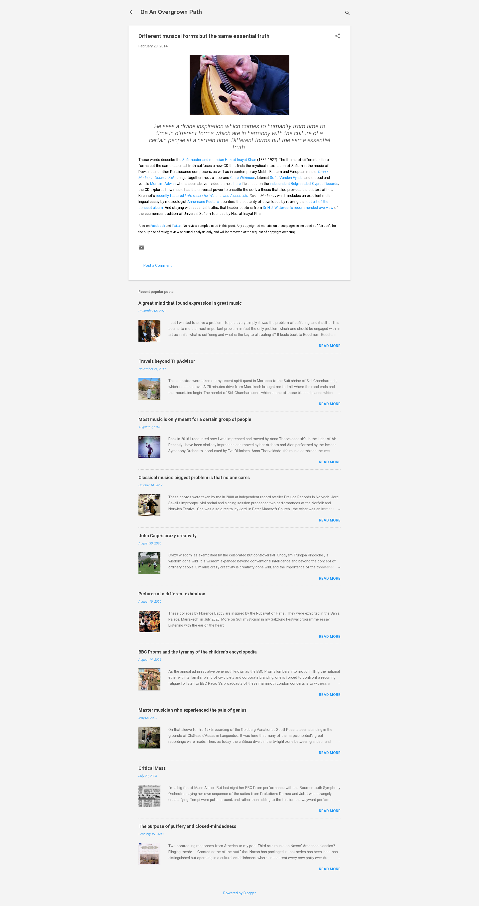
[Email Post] (141, 249)
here (237, 183)
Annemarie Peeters (203, 201)
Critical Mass (152, 768)
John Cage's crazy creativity (167, 535)
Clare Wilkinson (242, 177)
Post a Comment (157, 265)
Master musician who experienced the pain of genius (192, 710)
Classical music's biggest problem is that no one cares (194, 477)
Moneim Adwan (163, 183)
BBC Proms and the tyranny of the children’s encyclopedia (197, 651)
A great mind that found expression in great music (190, 303)
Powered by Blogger (239, 893)
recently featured (202, 195)
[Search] (348, 13)
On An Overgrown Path (171, 11)
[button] (338, 36)
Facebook (157, 226)
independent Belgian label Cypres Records (303, 183)
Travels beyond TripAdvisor (166, 361)
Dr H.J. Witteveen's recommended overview (298, 207)
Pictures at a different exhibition (171, 593)
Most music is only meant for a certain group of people (194, 419)
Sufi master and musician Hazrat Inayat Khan (219, 159)
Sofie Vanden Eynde (286, 177)
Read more (330, 346)
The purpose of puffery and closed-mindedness (187, 826)
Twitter (176, 226)
